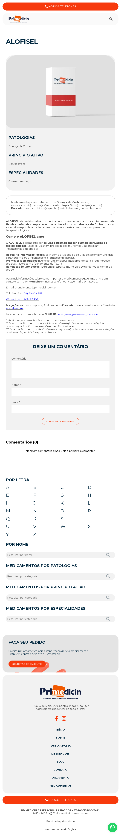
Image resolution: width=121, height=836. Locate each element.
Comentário (19, 358)
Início (60, 729)
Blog (60, 761)
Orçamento (60, 777)
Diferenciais (60, 753)
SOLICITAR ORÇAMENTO (27, 664)
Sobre (60, 737)
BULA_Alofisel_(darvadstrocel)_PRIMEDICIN (78, 314)
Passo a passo (60, 745)
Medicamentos (60, 785)
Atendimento (14, 308)
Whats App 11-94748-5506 (22, 299)
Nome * (16, 384)
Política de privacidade (60, 821)
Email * (16, 402)
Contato (60, 769)
